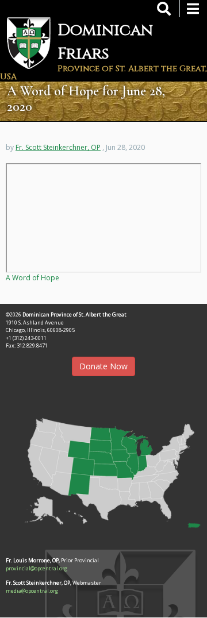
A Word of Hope (32, 278)
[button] (103, 469)
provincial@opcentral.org (36, 568)
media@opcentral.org (32, 590)
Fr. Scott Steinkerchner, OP (58, 147)
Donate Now (103, 366)
